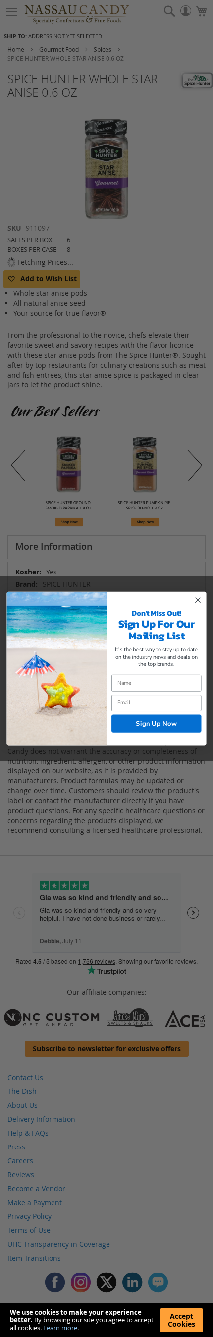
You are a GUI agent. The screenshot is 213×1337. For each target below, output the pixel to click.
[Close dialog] (198, 600)
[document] (106, 1320)
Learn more (60, 1327)
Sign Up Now (156, 723)
